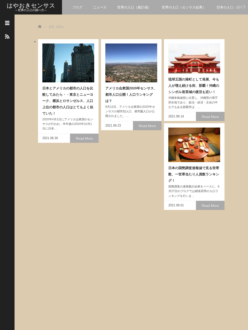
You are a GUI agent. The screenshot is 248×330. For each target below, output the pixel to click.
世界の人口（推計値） (134, 7)
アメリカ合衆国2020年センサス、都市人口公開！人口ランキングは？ (131, 94)
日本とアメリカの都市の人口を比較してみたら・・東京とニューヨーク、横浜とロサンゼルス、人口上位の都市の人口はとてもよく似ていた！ (67, 100)
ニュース (100, 7)
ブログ (77, 7)
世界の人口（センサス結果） (184, 7)
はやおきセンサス (31, 5)
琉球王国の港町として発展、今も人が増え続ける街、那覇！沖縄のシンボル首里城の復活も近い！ (193, 85)
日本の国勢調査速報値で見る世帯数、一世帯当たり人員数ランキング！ (193, 174)
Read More (84, 138)
